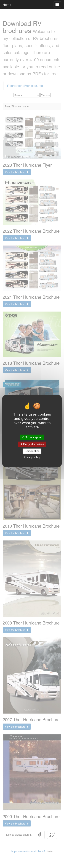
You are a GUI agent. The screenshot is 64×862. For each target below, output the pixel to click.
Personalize (32, 451)
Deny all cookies (33, 444)
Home (7, 4)
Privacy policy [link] (32, 457)
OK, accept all (33, 437)
